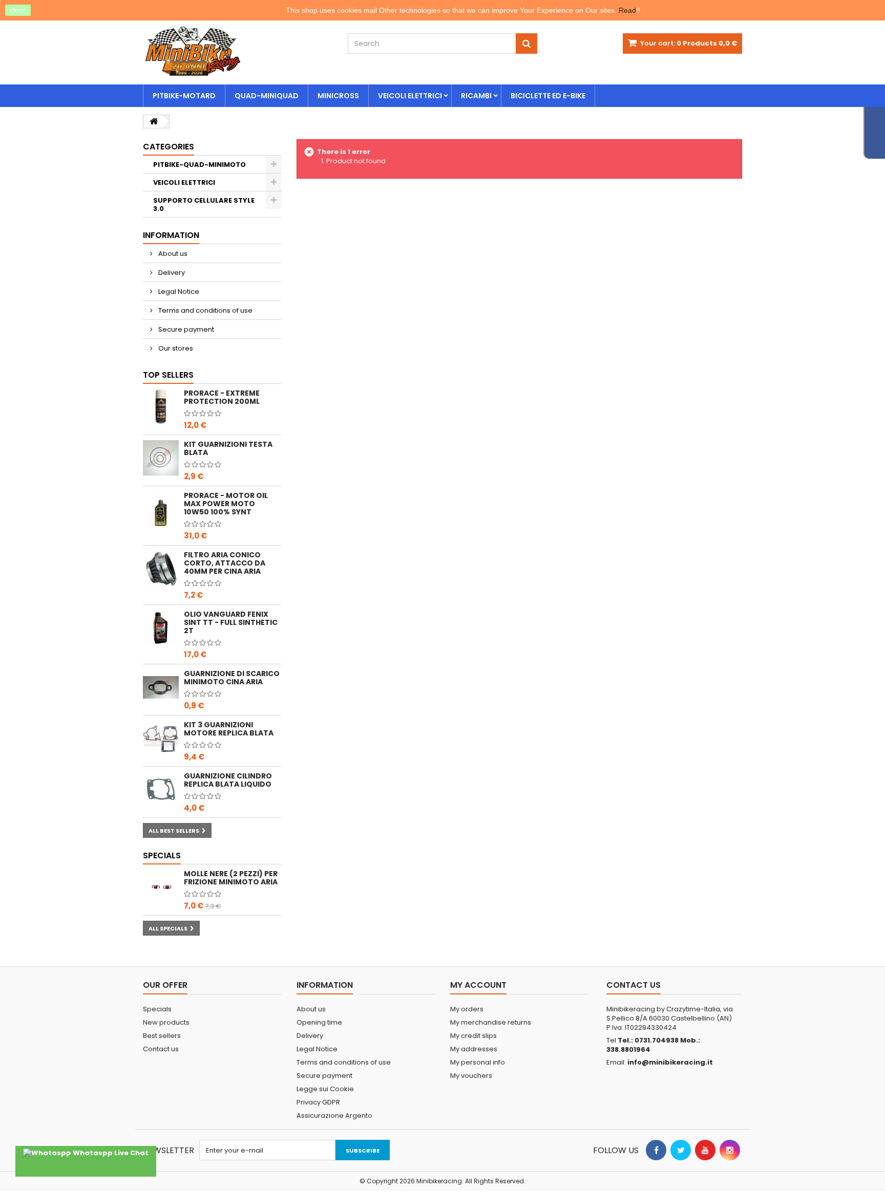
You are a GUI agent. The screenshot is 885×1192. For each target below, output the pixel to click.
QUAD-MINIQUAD (267, 96)
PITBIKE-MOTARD (184, 96)
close (18, 10)
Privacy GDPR (318, 1102)
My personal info (477, 1062)
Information (171, 235)
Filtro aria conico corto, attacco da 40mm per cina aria (224, 563)
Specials (162, 855)
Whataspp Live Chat (110, 1153)
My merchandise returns (490, 1022)
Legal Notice (178, 291)
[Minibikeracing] (237, 51)
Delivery (171, 272)
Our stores (175, 348)
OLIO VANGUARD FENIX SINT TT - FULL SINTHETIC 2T (231, 622)
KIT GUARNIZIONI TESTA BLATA (228, 448)
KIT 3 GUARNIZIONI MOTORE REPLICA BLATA (228, 729)
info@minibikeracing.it (670, 1062)
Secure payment (185, 329)
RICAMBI (476, 96)
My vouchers (471, 1075)
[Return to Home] (153, 121)
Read (627, 10)
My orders (466, 1009)
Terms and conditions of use (204, 310)
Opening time (319, 1022)
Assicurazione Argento (334, 1115)
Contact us (161, 1049)
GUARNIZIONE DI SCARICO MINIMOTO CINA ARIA (232, 677)
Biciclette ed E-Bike (548, 96)
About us (172, 253)
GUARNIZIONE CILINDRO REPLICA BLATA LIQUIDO (228, 780)
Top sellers (168, 375)
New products (166, 1022)
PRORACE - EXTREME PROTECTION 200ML (222, 397)
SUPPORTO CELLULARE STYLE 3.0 (204, 204)
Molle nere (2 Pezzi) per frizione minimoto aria (231, 878)
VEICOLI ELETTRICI (410, 96)
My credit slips (473, 1036)
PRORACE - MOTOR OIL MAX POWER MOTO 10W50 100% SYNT (226, 503)
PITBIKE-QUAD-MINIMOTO (199, 164)
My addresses (473, 1049)
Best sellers (162, 1036)
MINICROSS (338, 96)
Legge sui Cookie (325, 1089)
